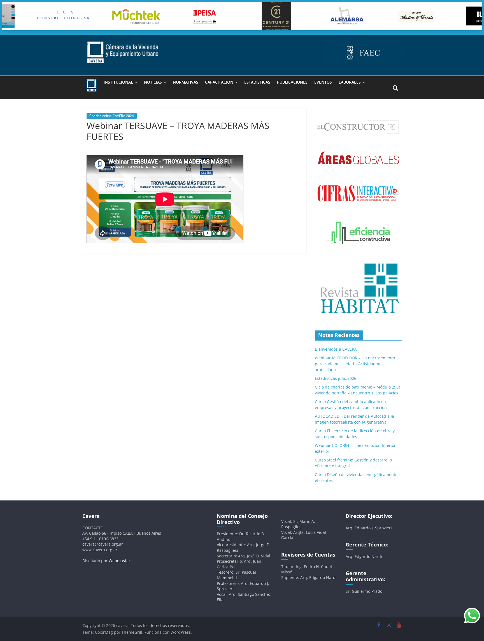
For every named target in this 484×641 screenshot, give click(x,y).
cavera (136, 145)
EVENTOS (323, 82)
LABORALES (350, 82)
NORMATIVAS (185, 82)
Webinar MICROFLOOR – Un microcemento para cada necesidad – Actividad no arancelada (355, 363)
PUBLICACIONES (292, 82)
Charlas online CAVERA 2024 (111, 115)
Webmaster (119, 560)
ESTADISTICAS (257, 82)
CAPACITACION (219, 82)
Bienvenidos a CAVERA (336, 349)
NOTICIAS (153, 82)
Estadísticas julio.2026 (335, 378)
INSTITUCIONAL (118, 82)
